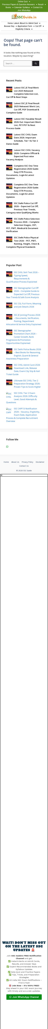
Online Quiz (23, 1)
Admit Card (33, 23)
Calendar (18, 7)
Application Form (25, 26)
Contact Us (37, 7)
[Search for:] (18, 63)
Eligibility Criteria (23, 29)
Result (40, 4)
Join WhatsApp (24, 10)
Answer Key (9, 26)
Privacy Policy (27, 462)
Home (10, 23)
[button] (24, 475)
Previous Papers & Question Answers (18, 4)
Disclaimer (40, 462)
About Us (24, 23)
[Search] (35, 63)
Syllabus (26, 7)
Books (8, 7)
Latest (16, 23)
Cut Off (38, 26)
